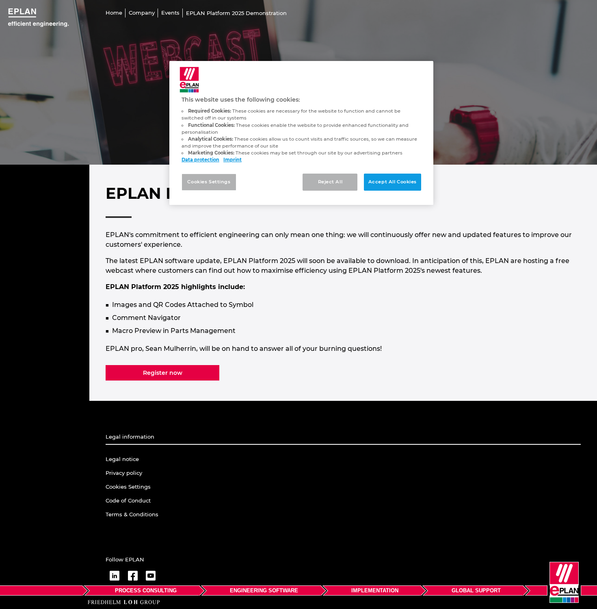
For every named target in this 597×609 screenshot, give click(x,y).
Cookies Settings (208, 182)
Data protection (200, 160)
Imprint (232, 160)
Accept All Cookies (392, 182)
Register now (162, 372)
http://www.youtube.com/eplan (151, 576)
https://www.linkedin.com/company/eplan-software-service (114, 576)
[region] (301, 133)
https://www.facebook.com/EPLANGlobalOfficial (133, 576)
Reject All (330, 182)
